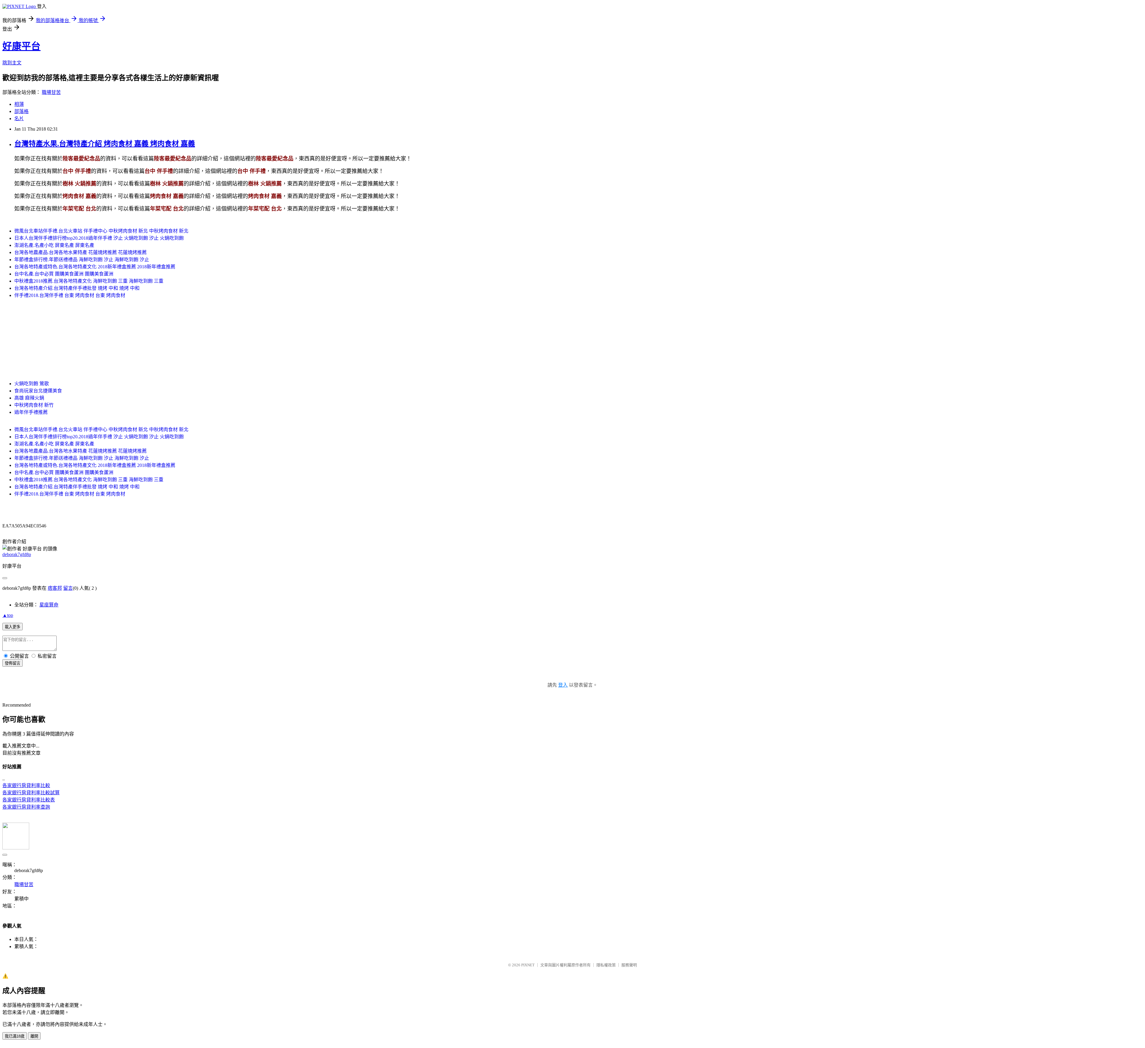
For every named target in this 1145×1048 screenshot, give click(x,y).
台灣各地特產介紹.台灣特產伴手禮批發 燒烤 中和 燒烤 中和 (77, 288)
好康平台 (21, 46)
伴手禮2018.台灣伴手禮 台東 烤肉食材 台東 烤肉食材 (69, 295)
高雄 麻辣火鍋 (29, 397)
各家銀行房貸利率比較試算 (31, 792)
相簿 (19, 104)
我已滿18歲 (14, 1036)
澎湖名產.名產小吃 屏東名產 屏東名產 (54, 245)
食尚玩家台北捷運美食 (38, 390)
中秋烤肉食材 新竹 (34, 405)
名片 (19, 118)
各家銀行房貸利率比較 (26, 785)
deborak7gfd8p (16, 554)
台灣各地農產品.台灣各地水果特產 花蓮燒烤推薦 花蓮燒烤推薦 (80, 252)
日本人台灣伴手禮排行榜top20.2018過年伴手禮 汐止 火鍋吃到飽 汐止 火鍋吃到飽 (99, 238)
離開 (34, 1036)
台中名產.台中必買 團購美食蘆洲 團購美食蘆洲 (63, 273)
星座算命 (48, 604)
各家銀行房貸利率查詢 (26, 806)
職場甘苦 (51, 92)
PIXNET (528, 965)
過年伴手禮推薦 (31, 412)
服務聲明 (629, 965)
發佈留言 (12, 663)
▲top (7, 615)
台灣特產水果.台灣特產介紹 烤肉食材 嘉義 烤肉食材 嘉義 (104, 144)
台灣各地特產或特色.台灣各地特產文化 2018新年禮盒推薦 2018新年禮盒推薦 (94, 266)
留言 (68, 588)
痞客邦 (55, 588)
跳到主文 (11, 62)
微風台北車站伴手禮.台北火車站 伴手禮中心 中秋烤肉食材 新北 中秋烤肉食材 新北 (101, 230)
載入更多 (12, 627)
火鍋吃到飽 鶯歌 (31, 383)
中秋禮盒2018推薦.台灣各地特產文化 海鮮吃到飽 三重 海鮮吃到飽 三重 (88, 281)
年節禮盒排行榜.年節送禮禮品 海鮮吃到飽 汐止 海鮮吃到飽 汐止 (81, 259)
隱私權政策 (606, 965)
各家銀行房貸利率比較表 (28, 799)
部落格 (21, 111)
